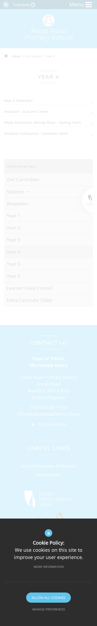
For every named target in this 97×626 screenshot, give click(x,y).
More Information (49, 567)
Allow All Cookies (48, 597)
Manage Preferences (48, 609)
